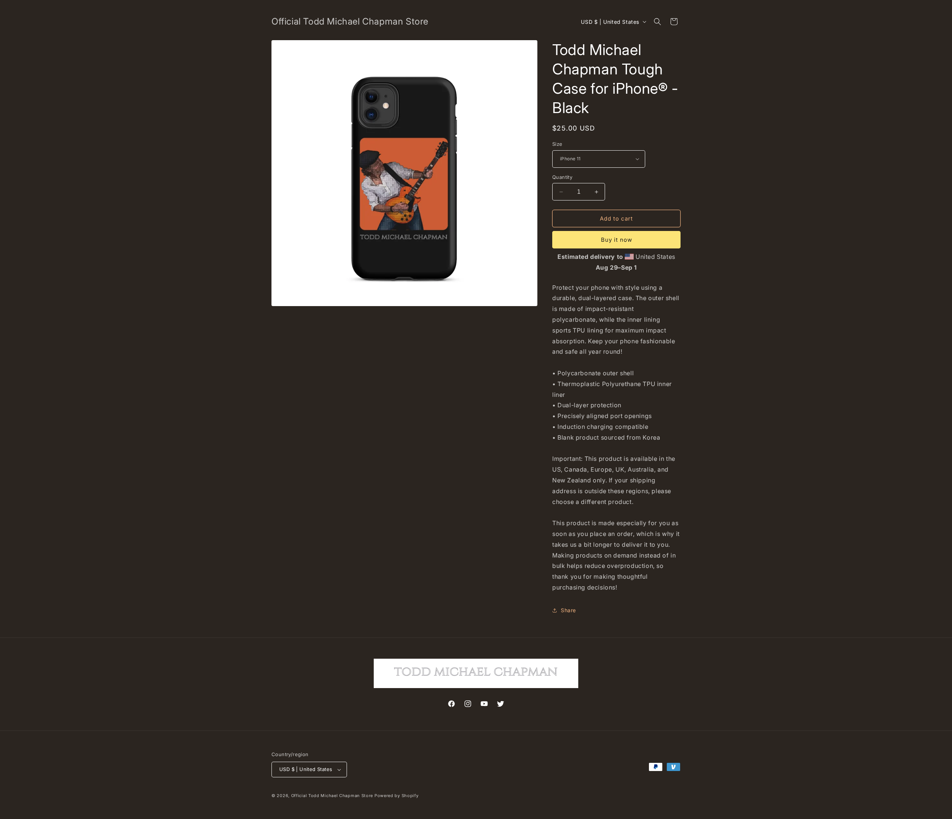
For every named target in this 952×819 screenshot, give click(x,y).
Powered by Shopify (396, 795)
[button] (657, 21)
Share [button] (568, 610)
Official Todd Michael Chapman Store (332, 795)
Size (557, 144)
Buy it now (616, 239)
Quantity (562, 177)
